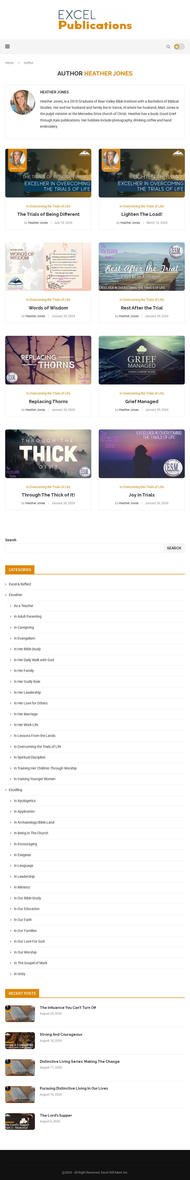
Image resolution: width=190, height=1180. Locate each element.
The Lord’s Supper (56, 1115)
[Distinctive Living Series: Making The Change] (20, 1067)
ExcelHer (15, 595)
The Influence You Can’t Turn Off (68, 1008)
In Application (24, 811)
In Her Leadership (27, 692)
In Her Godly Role (27, 682)
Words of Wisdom (48, 307)
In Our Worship (25, 952)
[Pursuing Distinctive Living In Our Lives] (20, 1094)
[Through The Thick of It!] (48, 453)
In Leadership (24, 876)
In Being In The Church (31, 833)
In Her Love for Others (31, 703)
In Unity (19, 974)
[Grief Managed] (142, 360)
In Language (23, 866)
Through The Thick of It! (48, 494)
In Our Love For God (29, 941)
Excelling (15, 790)
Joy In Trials (142, 494)
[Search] (168, 46)
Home (9, 63)
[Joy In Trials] (142, 453)
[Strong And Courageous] (20, 1040)
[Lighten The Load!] (142, 173)
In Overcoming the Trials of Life (37, 747)
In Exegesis (22, 855)
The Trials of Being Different (48, 214)
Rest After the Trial (142, 307)
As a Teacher (23, 606)
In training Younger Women (34, 779)
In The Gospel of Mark (30, 963)
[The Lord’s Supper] (20, 1121)
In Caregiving (24, 627)
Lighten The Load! (141, 214)
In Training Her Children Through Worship (45, 768)
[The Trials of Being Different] (48, 173)
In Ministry (22, 887)
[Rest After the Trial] (142, 266)
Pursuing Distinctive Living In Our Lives (74, 1088)
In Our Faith (23, 920)
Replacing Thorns (48, 401)
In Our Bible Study (27, 898)
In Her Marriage (26, 714)
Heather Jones (54, 92)
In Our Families (25, 931)
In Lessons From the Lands (34, 736)
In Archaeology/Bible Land (34, 822)
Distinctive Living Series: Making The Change (80, 1062)
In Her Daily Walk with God (34, 660)
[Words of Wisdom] (48, 266)
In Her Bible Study (27, 649)
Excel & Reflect (20, 584)
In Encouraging (25, 844)
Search (10, 540)
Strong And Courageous (61, 1034)
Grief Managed (141, 401)
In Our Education (27, 909)
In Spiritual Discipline (29, 757)
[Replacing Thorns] (48, 360)
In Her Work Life (26, 725)
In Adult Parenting (28, 616)
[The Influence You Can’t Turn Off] (20, 1013)
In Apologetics (25, 801)
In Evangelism (24, 638)
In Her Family (24, 671)
